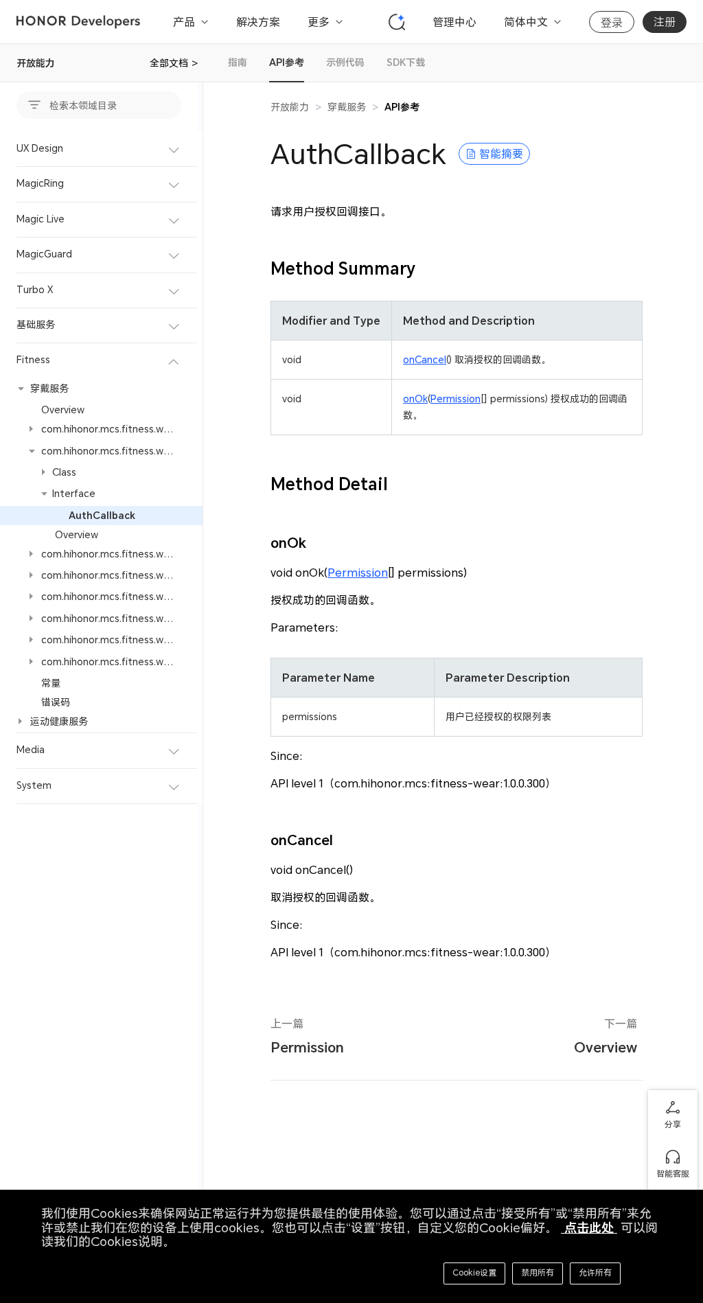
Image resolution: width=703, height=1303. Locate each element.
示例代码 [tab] (345, 62)
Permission (455, 398)
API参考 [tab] (286, 62)
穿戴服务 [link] (346, 107)
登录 (612, 22)
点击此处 (589, 1228)
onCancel (424, 359)
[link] (401, 107)
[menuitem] (101, 149)
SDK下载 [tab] (406, 62)
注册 (665, 22)
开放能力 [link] (289, 107)
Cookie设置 (474, 1272)
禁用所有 (537, 1272)
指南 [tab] (237, 62)
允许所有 (595, 1272)
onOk (415, 398)
